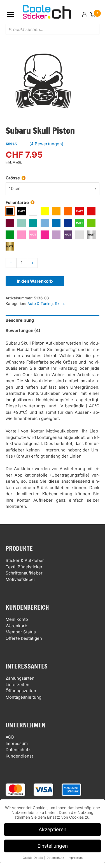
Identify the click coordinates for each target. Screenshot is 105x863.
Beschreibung (20, 320)
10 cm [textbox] (14, 188)
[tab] (52, 320)
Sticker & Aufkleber (25, 560)
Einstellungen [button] (53, 846)
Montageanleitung (23, 697)
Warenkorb (16, 625)
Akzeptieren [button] (52, 829)
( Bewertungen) (46, 143)
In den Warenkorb (35, 281)
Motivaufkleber (20, 579)
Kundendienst (19, 756)
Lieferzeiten (17, 684)
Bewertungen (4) (23, 330)
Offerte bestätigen (24, 638)
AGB (10, 737)
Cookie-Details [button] (33, 858)
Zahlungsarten (20, 678)
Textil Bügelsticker (24, 566)
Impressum (17, 743)
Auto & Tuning (40, 303)
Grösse (13, 178)
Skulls (60, 303)
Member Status (21, 631)
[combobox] (52, 188)
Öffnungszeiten (21, 690)
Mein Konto (17, 619)
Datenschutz (18, 749)
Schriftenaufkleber (24, 573)
